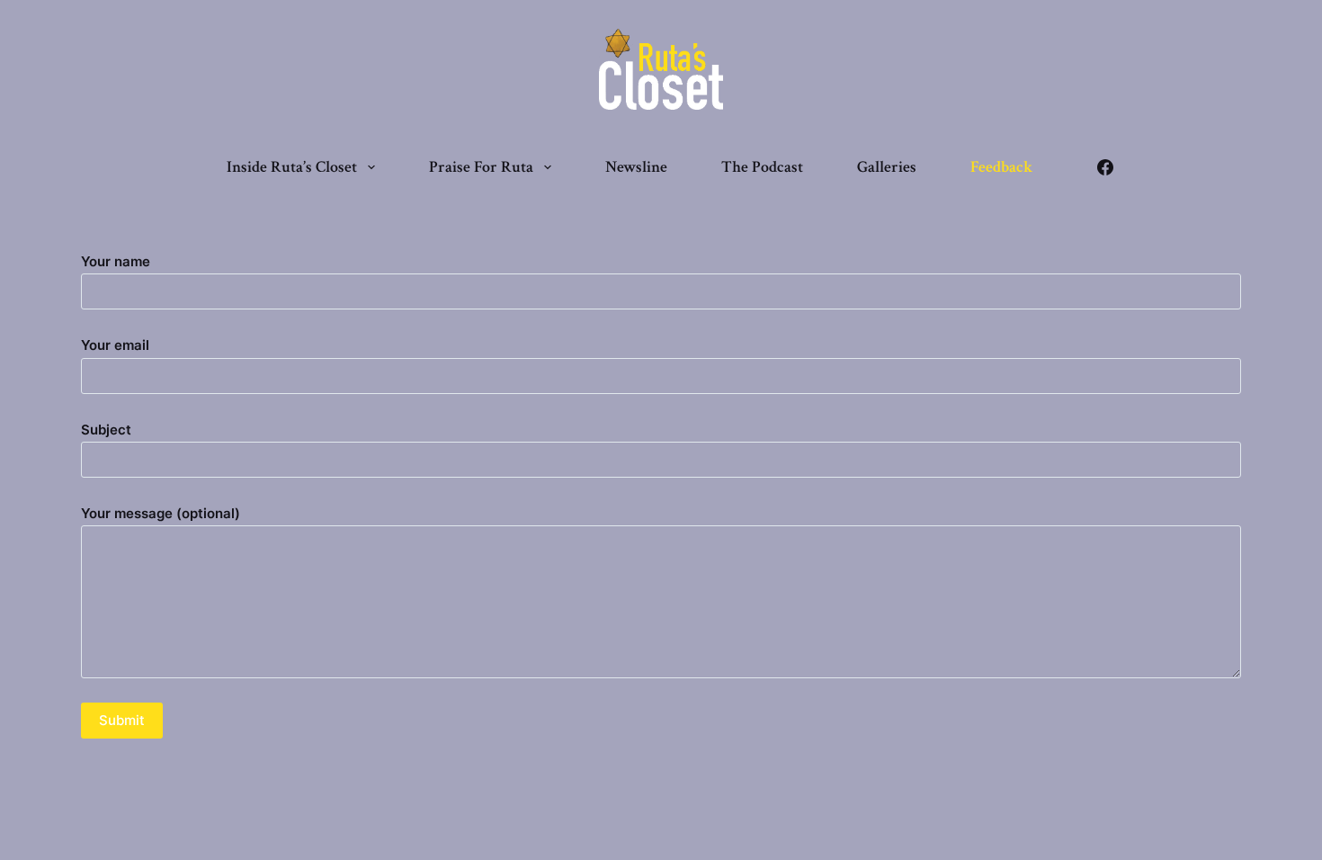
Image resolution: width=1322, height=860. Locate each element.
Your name (115, 261)
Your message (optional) (160, 513)
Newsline (636, 167)
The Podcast (762, 167)
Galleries (886, 167)
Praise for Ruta (481, 167)
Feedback (1001, 167)
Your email (115, 345)
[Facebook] (1105, 167)
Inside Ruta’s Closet (292, 167)
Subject (106, 429)
